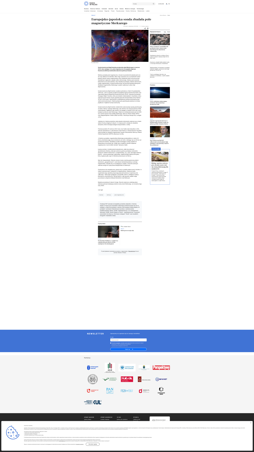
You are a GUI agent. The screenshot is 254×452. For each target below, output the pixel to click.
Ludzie (147, 11)
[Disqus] (119, 275)
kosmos (101, 195)
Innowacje (100, 11)
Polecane (156, 149)
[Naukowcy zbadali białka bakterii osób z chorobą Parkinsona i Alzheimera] (160, 63)
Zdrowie (110, 8)
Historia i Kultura (95, 8)
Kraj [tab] (165, 31)
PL (166, 3)
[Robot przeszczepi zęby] (131, 235)
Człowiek (104, 8)
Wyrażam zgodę (93, 444)
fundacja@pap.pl (62, 440)
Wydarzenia (141, 11)
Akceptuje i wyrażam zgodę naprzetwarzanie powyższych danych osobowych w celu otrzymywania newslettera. (128, 343)
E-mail (111, 337)
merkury (109, 195)
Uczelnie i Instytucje (90, 11)
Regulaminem (131, 251)
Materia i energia (130, 8)
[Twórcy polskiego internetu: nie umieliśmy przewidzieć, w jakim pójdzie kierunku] (160, 75)
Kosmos (86, 8)
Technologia (140, 8)
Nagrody (107, 11)
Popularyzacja (120, 11)
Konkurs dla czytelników (122, 419)
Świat (93, 15)
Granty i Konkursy (131, 11)
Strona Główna (163, 15)
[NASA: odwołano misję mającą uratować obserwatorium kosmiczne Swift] (160, 96)
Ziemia (121, 8)
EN (169, 3)
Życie (116, 8)
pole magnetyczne (119, 195)
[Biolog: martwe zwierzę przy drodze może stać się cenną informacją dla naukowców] (160, 166)
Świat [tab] (168, 31)
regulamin (118, 342)
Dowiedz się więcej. (80, 444)
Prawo (113, 11)
